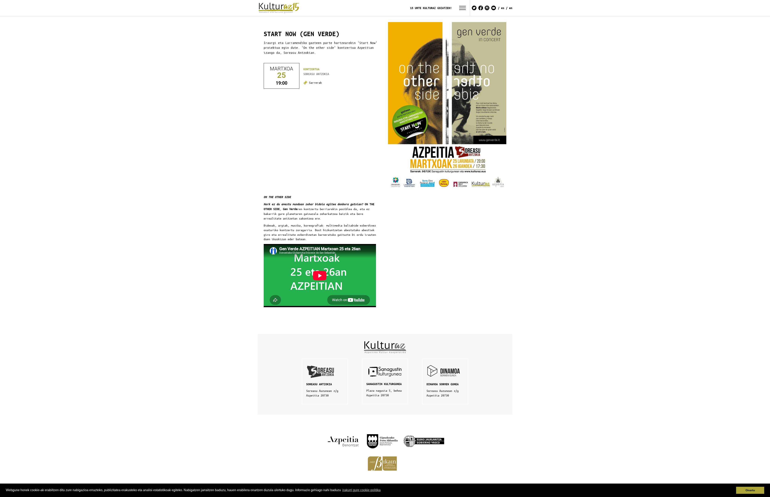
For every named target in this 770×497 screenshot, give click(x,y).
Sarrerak (314, 82)
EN (510, 8)
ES (502, 8)
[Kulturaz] (279, 8)
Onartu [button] (750, 490)
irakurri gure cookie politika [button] (361, 490)
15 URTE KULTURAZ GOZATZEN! (431, 8)
